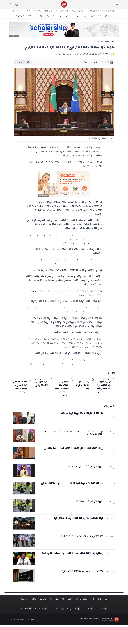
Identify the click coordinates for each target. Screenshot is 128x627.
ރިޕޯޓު (61, 15)
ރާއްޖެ (106, 15)
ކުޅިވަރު (92, 15)
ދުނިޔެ (99, 15)
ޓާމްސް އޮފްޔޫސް (12, 619)
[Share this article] (28, 62)
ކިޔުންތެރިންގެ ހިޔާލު (21, 619)
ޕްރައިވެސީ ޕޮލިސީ (30, 619)
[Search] (11, 4)
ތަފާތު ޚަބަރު (40, 15)
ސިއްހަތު (68, 15)
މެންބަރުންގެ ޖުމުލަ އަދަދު (104, 41)
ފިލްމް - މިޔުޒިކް (51, 15)
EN (22, 4)
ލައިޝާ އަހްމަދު (105, 62)
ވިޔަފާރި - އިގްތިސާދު (80, 15)
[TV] (17, 4)
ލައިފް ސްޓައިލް (20, 15)
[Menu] (117, 4)
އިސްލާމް (30, 15)
